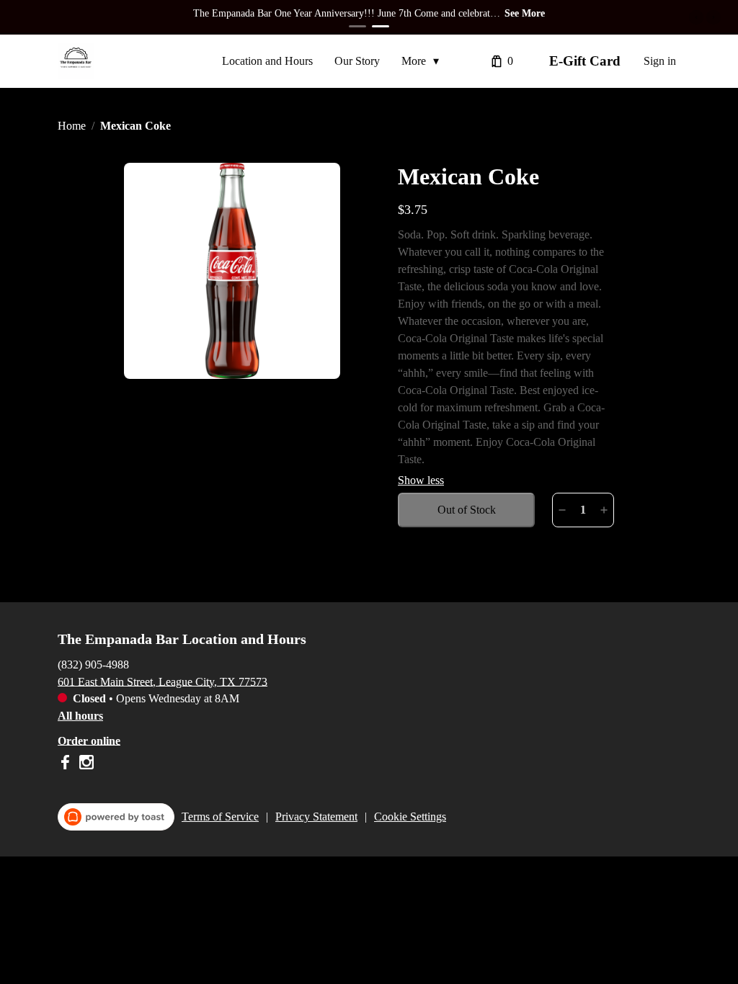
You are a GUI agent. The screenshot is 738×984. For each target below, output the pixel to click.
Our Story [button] (357, 61)
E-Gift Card (585, 60)
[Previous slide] (696, 17)
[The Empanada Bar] (76, 61)
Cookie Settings (410, 816)
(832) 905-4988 (93, 664)
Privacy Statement (316, 816)
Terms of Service (220, 816)
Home (72, 126)
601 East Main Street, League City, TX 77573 (162, 681)
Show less (421, 480)
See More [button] (524, 13)
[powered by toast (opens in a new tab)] (116, 817)
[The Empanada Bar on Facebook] (67, 764)
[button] (424, 61)
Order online (89, 740)
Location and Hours (267, 61)
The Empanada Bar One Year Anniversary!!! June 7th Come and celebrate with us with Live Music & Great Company (343, 15)
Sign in (660, 61)
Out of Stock (466, 510)
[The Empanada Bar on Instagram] (85, 764)
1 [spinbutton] (583, 510)
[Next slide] (713, 17)
